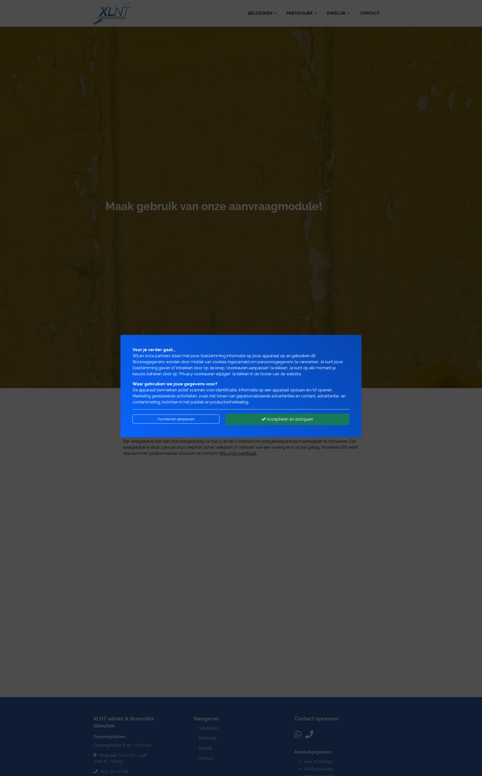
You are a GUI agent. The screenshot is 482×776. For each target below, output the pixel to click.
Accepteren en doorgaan (289, 419)
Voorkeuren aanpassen (176, 419)
